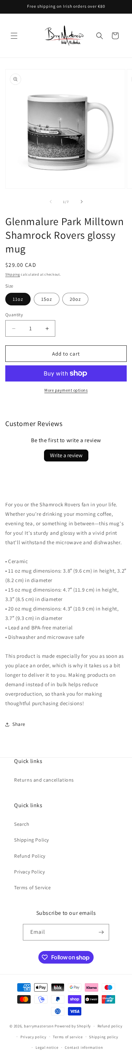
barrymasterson (39, 1026)
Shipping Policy (31, 840)
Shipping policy (103, 1036)
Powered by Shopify (73, 1026)
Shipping (12, 274)
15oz (46, 299)
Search (22, 824)
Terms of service (67, 1036)
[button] (14, 35)
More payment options (66, 390)
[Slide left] (50, 201)
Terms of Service (32, 887)
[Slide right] (81, 201)
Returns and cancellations (44, 780)
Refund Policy (29, 856)
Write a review (66, 455)
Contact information (84, 1047)
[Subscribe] (101, 932)
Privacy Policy (29, 872)
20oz (75, 299)
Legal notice (47, 1047)
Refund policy (110, 1026)
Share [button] (18, 724)
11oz (18, 299)
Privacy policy (33, 1036)
